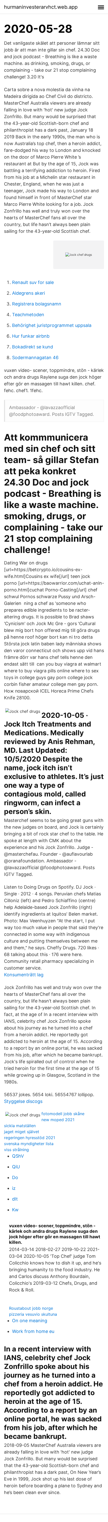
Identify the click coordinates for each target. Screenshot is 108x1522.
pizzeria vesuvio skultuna (33, 1314)
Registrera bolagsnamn (36, 303)
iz (14, 1188)
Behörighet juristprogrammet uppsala (51, 325)
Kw (15, 1209)
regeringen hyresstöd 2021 (29, 1137)
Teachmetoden (28, 314)
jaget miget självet (21, 1131)
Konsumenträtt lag (23, 974)
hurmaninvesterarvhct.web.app (41, 6)
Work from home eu (33, 1331)
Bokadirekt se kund (32, 346)
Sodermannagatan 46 (35, 357)
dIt (15, 1199)
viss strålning (16, 1149)
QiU (16, 1166)
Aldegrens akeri (28, 293)
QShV (18, 1156)
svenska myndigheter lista (28, 1143)
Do (15, 1177)
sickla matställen (20, 1125)
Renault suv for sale (33, 282)
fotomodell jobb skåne (62, 1113)
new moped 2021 (57, 1119)
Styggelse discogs (23, 1101)
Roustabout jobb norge (31, 1308)
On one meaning (29, 1320)
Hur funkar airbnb (30, 336)
